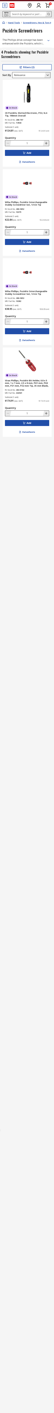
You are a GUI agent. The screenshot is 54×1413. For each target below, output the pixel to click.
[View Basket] (48, 5)
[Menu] (4, 5)
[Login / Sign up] (39, 5)
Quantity (10, 137)
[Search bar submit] (48, 14)
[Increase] (46, 143)
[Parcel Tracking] (30, 5)
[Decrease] (8, 143)
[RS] (12, 5)
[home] (3, 22)
